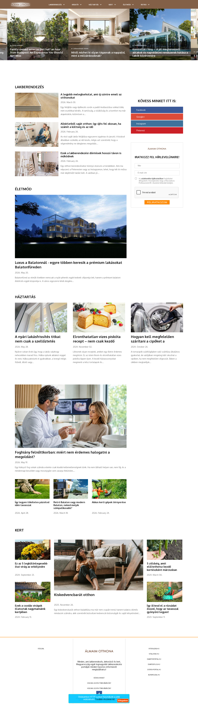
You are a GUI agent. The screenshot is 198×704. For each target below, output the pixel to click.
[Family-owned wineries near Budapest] (37, 34)
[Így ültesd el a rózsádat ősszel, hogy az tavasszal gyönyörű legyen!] (164, 601)
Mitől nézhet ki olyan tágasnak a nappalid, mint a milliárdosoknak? (98, 54)
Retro (144, 5)
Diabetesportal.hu (154, 659)
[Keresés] (190, 5)
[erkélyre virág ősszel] (32, 559)
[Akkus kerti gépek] (109, 498)
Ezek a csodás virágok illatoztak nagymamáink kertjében (30, 609)
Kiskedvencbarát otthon (74, 594)
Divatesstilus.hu (154, 664)
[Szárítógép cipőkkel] (157, 332)
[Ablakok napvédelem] (160, 34)
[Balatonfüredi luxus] (71, 257)
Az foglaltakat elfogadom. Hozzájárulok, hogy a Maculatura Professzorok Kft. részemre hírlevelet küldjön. (157, 180)
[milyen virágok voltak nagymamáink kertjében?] (32, 601)
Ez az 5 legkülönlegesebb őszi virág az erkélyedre (31, 565)
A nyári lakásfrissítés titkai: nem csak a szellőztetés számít (38, 341)
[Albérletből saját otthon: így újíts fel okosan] (38, 146)
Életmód (127, 5)
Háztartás (94, 5)
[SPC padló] (38, 117)
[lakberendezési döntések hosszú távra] (38, 175)
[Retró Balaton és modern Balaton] (70, 498)
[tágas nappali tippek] (99, 34)
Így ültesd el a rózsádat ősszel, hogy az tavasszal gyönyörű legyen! (163, 609)
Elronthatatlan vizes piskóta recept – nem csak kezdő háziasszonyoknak (97, 341)
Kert (111, 5)
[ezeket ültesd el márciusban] (164, 559)
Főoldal (41, 648)
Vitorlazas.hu (154, 648)
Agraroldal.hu (154, 675)
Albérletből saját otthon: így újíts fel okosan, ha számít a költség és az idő (91, 125)
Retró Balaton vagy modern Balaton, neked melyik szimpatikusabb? (69, 505)
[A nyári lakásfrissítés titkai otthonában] (41, 332)
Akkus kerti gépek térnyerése (109, 502)
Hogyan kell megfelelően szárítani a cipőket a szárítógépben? (152, 341)
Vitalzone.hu (154, 654)
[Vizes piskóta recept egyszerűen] (99, 332)
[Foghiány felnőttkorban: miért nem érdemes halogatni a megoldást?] (71, 447)
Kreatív (75, 5)
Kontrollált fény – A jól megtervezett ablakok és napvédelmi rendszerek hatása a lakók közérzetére (160, 52)
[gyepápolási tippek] (32, 498)
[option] (37, 34)
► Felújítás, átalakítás (139, 45)
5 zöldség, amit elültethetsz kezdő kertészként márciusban (162, 566)
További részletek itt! (105, 699)
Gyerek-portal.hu (154, 669)
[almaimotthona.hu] (20, 4)
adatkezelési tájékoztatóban (152, 178)
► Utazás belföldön (16, 45)
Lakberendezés (55, 5)
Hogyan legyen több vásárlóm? (99, 683)
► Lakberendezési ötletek (79, 48)
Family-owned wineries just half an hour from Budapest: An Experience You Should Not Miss (36, 52)
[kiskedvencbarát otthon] (98, 590)
